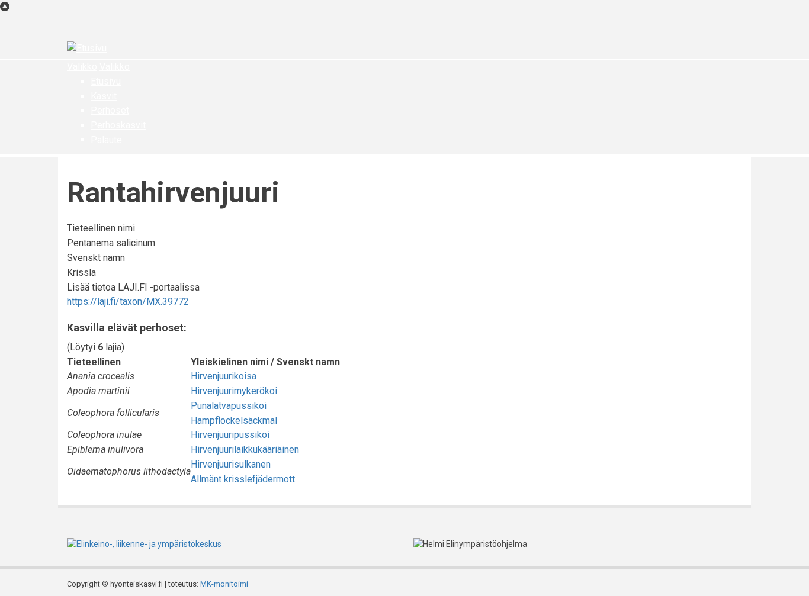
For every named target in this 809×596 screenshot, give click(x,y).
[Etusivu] (87, 48)
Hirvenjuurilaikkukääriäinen (245, 449)
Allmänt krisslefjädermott (243, 479)
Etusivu (106, 81)
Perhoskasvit (118, 125)
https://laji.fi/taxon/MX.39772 (128, 301)
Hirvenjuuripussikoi (230, 434)
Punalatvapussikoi (229, 405)
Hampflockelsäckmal (234, 420)
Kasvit (104, 96)
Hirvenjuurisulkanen (231, 464)
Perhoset (110, 110)
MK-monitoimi (224, 583)
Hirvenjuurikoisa (223, 376)
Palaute (106, 140)
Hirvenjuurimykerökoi (234, 391)
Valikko (82, 66)
